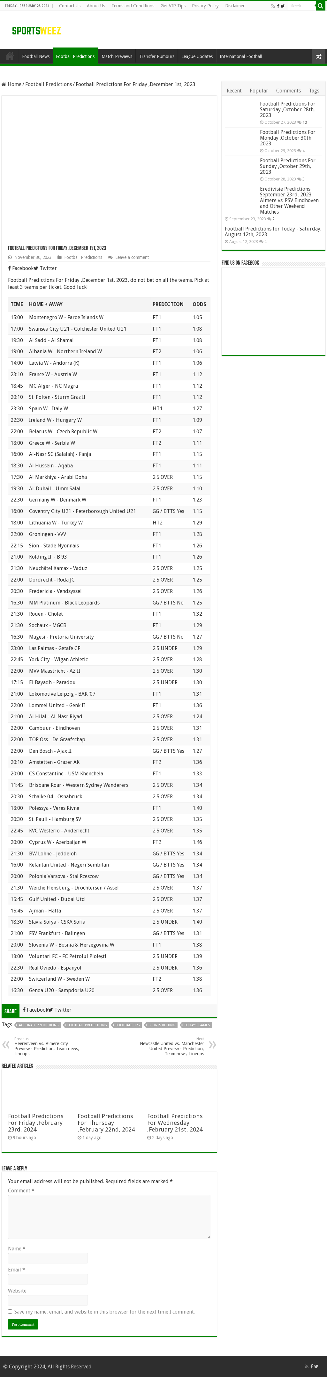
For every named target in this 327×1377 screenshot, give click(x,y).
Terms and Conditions (132, 5)
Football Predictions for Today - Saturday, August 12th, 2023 (273, 232)
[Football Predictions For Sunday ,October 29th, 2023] (241, 168)
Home (13, 84)
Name (17, 1249)
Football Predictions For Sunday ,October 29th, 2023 (288, 166)
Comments (288, 91)
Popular (259, 91)
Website (17, 1291)
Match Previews (117, 56)
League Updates (197, 56)
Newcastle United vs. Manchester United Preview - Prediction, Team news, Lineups (172, 1046)
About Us (96, 5)
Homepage (10, 55)
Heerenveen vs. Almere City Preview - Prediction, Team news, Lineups (46, 1046)
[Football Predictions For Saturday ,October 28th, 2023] (241, 111)
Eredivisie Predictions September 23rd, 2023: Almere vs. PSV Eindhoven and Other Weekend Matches (289, 200)
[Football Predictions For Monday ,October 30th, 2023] (241, 140)
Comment (21, 1191)
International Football (241, 56)
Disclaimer (235, 5)
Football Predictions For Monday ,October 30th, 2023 (288, 138)
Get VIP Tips (173, 5)
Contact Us (69, 5)
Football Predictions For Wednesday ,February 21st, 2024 (175, 1123)
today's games (197, 1025)
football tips (128, 1025)
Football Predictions (75, 56)
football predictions (87, 1025)
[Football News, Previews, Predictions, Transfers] (36, 30)
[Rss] (273, 6)
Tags (314, 91)
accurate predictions (38, 1025)
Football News (35, 56)
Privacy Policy (205, 5)
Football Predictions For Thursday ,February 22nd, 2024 (106, 1123)
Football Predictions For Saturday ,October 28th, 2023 (288, 109)
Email (16, 1270)
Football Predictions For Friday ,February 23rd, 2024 (36, 1123)
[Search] (320, 6)
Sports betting (161, 1025)
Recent (234, 91)
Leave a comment (132, 257)
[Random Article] (318, 56)
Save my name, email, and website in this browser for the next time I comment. (104, 1312)
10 (304, 122)
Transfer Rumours (156, 56)
